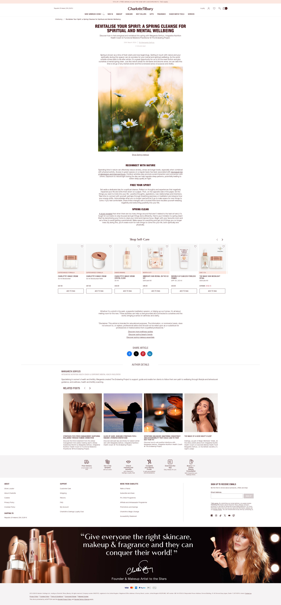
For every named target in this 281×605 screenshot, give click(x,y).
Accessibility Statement (128, 516)
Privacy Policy (9, 502)
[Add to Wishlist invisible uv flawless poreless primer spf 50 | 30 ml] (195, 246)
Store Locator (9, 488)
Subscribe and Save (127, 493)
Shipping (63, 493)
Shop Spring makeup (140, 155)
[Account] (208, 8)
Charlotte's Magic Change (129, 511)
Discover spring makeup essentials (140, 337)
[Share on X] (136, 353)
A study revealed (105, 214)
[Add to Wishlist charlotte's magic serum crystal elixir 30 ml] (138, 246)
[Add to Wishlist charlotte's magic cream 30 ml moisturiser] (82, 246)
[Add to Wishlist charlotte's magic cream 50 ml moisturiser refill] (110, 246)
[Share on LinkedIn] (149, 353)
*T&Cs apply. (215, 503)
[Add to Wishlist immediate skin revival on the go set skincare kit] (167, 246)
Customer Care (65, 488)
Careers (7, 498)
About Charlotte (10, 493)
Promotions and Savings (129, 507)
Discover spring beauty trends (141, 334)
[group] (69, 269)
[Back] (217, 240)
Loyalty (202, 8)
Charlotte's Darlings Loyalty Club (72, 511)
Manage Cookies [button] (83, 596)
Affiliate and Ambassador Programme (133, 502)
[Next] (222, 240)
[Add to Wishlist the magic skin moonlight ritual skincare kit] (223, 246)
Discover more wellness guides (140, 332)
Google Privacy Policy (64, 599)
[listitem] (95, 14)
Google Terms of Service (82, 599)
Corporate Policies (70, 596)
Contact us (248, 593)
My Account (64, 507)
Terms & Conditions (57, 596)
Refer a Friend (125, 488)
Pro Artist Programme (128, 498)
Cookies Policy (9, 507)
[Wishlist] (214, 8)
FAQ (61, 502)
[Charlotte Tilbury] (140, 8)
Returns (63, 498)
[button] (219, 8)
